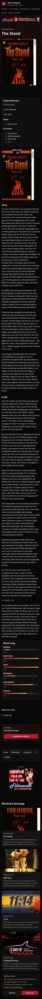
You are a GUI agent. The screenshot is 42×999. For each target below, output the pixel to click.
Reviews (5, 9)
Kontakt (17, 13)
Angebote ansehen (21, 736)
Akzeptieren (30, 993)
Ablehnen (12, 993)
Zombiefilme (24, 9)
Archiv (4, 13)
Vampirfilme (35, 9)
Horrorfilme (13, 9)
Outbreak (8, 715)
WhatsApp (15, 752)
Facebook (27, 752)
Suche (11, 13)
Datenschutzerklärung (13, 987)
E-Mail (7, 757)
